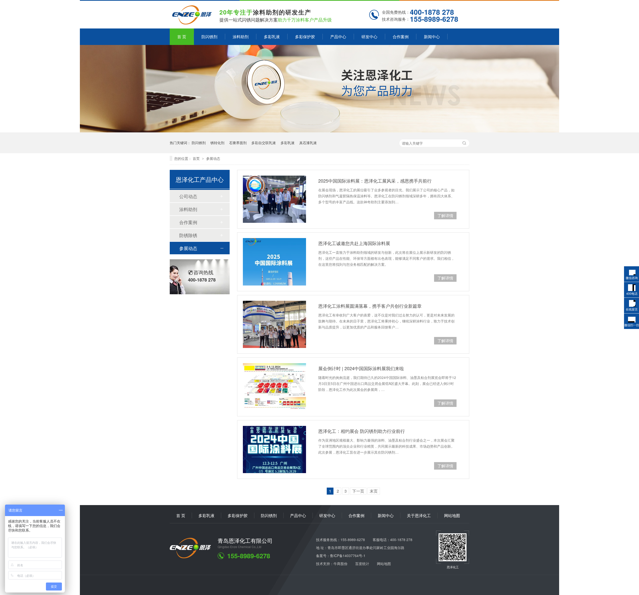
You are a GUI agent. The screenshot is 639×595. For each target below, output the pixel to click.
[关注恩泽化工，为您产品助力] (319, 131)
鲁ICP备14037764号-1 (347, 555)
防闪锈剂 (209, 36)
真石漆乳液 (308, 142)
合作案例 (401, 36)
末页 (374, 491)
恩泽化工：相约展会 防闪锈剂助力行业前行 (361, 431)
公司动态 (188, 196)
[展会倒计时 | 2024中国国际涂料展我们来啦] (274, 386)
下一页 (358, 491)
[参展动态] (192, 22)
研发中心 (369, 36)
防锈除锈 (188, 235)
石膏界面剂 (238, 142)
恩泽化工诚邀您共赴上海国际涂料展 (354, 243)
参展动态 (213, 158)
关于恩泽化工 (419, 515)
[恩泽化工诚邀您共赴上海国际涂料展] (274, 261)
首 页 (181, 36)
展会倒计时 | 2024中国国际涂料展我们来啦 (361, 368)
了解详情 (445, 215)
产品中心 (338, 36)
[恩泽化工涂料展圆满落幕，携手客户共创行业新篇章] (274, 324)
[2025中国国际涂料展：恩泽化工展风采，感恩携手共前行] (274, 199)
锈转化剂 (217, 142)
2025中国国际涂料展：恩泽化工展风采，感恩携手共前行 (375, 180)
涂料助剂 (241, 36)
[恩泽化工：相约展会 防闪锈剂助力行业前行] (274, 449)
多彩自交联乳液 (263, 142)
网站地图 (452, 515)
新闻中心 (432, 36)
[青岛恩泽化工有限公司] (190, 557)
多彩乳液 (272, 36)
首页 (197, 158)
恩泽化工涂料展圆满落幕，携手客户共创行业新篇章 (370, 305)
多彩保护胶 (305, 36)
